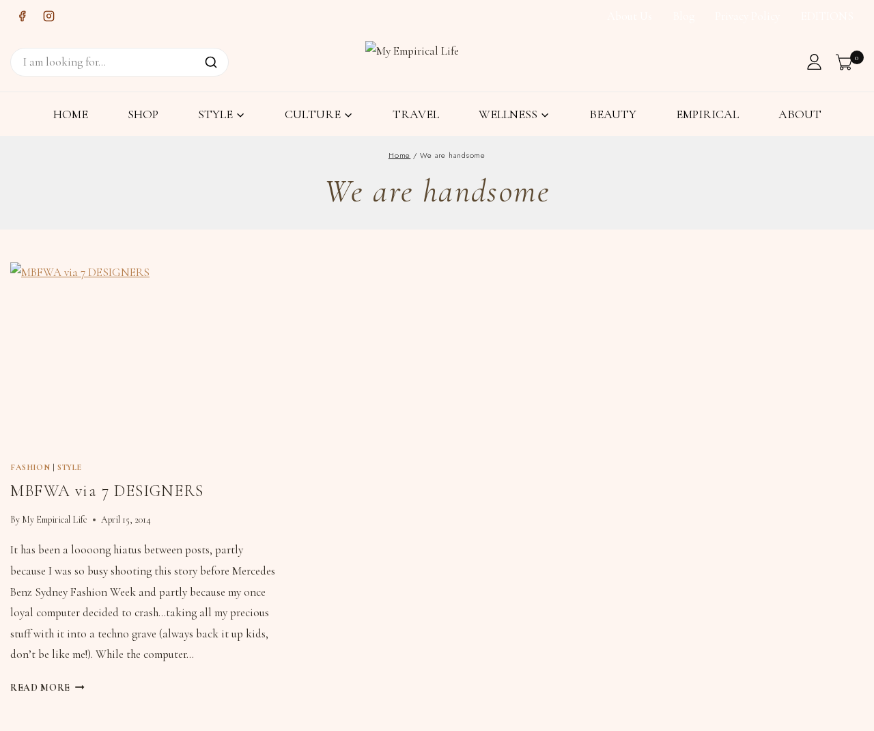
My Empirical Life (54, 519)
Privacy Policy (747, 16)
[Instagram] (48, 16)
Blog (683, 16)
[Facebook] (21, 16)
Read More (47, 687)
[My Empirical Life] (416, 61)
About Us (629, 16)
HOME (70, 114)
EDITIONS (827, 16)
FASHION (30, 467)
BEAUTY (612, 114)
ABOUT (799, 114)
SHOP (143, 114)
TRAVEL (416, 114)
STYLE (69, 467)
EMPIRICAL (707, 114)
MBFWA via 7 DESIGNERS (106, 491)
